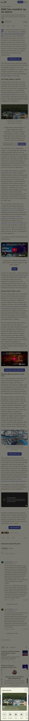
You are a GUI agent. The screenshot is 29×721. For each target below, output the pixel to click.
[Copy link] (4, 714)
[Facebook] (10, 714)
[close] (26, 690)
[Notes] (21, 714)
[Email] (15, 714)
